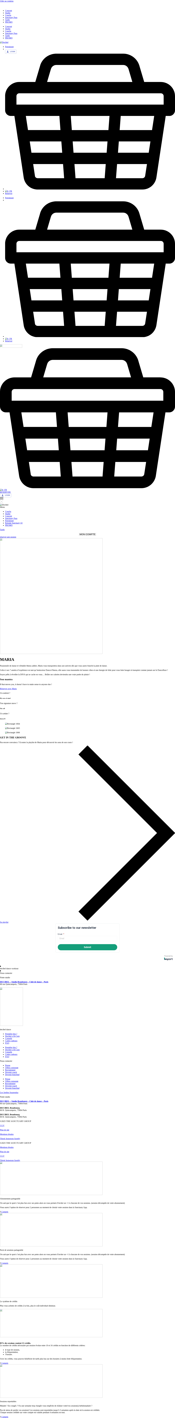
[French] (8, 191)
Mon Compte (87, 534)
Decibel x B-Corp (12, 1036)
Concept (8, 10)
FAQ (7, 1043)
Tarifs (7, 20)
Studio (7, 13)
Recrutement (10, 1070)
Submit (87, 947)
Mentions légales (7, 1134)
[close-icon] (1, 502)
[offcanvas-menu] (1, 499)
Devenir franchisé (12, 1074)
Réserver (8, 193)
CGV (2, 1125)
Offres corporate (11, 1068)
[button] (87, 507)
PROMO (9, 22)
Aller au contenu (6, 1)
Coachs (8, 15)
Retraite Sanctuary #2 (14, 523)
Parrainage (9, 47)
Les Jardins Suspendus (9, 1092)
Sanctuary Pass (11, 17)
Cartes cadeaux (11, 1041)
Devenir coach (11, 1072)
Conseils (8, 1038)
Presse (7, 1065)
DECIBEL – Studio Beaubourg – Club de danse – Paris (24, 1101)
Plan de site (4, 1130)
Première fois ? (11, 1034)
